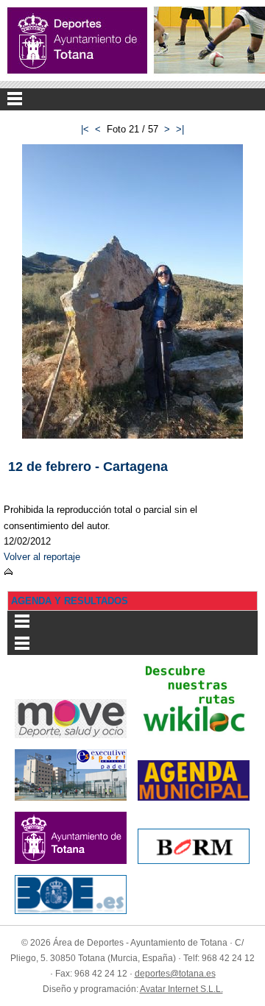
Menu (132, 99)
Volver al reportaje (42, 556)
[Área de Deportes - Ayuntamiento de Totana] (77, 40)
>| (180, 129)
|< (85, 129)
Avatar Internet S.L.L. (181, 989)
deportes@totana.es (175, 973)
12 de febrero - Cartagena (88, 466)
